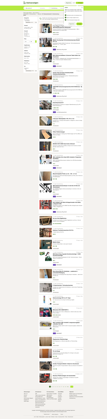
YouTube (59, 395)
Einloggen (79, 23)
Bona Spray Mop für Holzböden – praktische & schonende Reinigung (65, 272)
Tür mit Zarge (56, 351)
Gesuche (25, 47)
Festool (56, 416)
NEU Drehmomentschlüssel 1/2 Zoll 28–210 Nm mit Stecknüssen (66, 186)
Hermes (25, 63)
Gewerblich (26, 53)
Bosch (50, 416)
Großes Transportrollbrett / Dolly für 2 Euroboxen (66, 363)
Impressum (37, 407)
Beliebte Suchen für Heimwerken (75, 393)
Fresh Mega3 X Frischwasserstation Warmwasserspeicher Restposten (62, 26)
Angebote (25, 46)
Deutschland (26, 68)
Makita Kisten (56, 242)
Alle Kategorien (26, 19)
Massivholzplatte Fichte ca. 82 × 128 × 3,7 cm (65, 173)
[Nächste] (71, 387)
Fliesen (66, 416)
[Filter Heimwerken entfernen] (35, 22)
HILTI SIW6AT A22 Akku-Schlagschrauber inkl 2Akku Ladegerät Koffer (67, 203)
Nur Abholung (26, 28)
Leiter (35, 416)
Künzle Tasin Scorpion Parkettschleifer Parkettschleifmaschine (63, 73)
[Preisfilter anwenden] (36, 41)
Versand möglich (27, 27)
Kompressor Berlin (61, 416)
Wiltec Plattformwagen (59, 132)
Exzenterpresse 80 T (58, 102)
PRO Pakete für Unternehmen (50, 397)
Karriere (25, 395)
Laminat (46, 416)
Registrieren (71, 23)
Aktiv (25, 58)
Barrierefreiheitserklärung (40, 401)
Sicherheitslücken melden (40, 398)
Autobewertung (72, 398)
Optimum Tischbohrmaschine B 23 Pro (63, 230)
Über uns (25, 393)
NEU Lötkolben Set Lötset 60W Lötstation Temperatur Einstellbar (67, 157)
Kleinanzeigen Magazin (28, 398)
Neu (25, 32)
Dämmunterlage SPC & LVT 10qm (62, 298)
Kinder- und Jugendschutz (40, 399)
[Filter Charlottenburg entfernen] (35, 70)
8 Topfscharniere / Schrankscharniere (63, 285)
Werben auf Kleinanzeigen (52, 398)
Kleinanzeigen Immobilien (52, 393)
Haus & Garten (27, 20)
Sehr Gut (25, 33)
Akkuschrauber (70, 416)
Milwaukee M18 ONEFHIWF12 (60, 310)
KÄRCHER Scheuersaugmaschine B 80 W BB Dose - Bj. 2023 (67, 87)
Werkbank (53, 416)
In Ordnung (26, 36)
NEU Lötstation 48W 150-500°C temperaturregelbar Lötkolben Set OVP (66, 323)
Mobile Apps (26, 401)
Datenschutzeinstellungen (40, 404)
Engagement (26, 399)
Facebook (60, 393)
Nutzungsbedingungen (39, 405)
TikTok (59, 401)
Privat (25, 52)
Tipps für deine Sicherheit (40, 395)
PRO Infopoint (49, 395)
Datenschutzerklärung (39, 402)
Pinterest (59, 399)
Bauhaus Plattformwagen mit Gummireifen (64, 375)
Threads (59, 398)
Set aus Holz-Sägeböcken (59, 218)
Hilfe (36, 393)
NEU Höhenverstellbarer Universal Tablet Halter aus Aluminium (66, 56)
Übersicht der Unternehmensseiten (76, 396)
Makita (37, 416)
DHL (25, 62)
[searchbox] (32, 8)
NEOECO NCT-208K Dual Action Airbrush (64, 143)
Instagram (60, 396)
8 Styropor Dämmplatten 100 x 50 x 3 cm (63, 118)
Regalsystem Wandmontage (60, 339)
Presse (25, 396)
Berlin (26, 69)
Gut (24, 35)
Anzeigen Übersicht (73, 395)
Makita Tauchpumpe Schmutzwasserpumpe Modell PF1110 (66, 40)
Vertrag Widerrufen (39, 396)
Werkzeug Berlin (42, 416)
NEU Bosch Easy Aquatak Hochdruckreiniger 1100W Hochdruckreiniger (67, 254)
